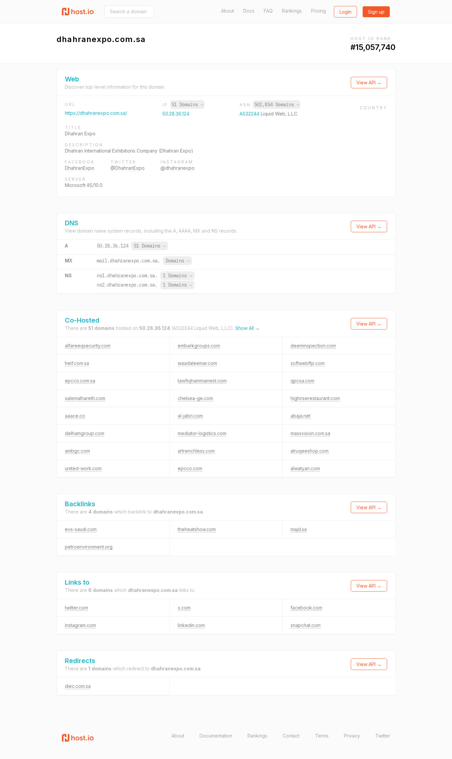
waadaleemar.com (197, 363)
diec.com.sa (78, 686)
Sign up (376, 12)
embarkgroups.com (199, 345)
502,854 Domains (276, 105)
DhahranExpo (79, 168)
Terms (322, 735)
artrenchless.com (196, 451)
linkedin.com (191, 625)
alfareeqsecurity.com (88, 345)
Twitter (382, 735)
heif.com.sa (77, 363)
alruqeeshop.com (310, 451)
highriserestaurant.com (315, 398)
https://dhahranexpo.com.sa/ (96, 113)
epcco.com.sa (80, 380)
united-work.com (83, 468)
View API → (369, 82)
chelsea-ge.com (195, 398)
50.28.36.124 (175, 113)
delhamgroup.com (84, 433)
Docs (248, 11)
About (227, 11)
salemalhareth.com (85, 398)
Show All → (247, 328)
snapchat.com (306, 625)
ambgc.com (77, 451)
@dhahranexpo (177, 168)
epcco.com (190, 468)
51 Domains (187, 105)
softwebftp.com (308, 363)
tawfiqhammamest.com (202, 380)
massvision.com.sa (310, 433)
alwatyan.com (305, 468)
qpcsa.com (302, 380)
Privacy (352, 735)
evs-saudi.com (81, 529)
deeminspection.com (313, 345)
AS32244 (250, 113)
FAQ (268, 11)
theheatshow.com (197, 529)
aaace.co (75, 416)
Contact (291, 735)
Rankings (292, 11)
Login (345, 12)
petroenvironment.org (89, 547)
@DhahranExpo (128, 168)
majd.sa (299, 529)
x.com (184, 607)
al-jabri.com (190, 416)
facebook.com (306, 607)
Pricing (318, 11)
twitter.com (76, 607)
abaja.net (300, 416)
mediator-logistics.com (202, 433)
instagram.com (80, 625)
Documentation (216, 735)
